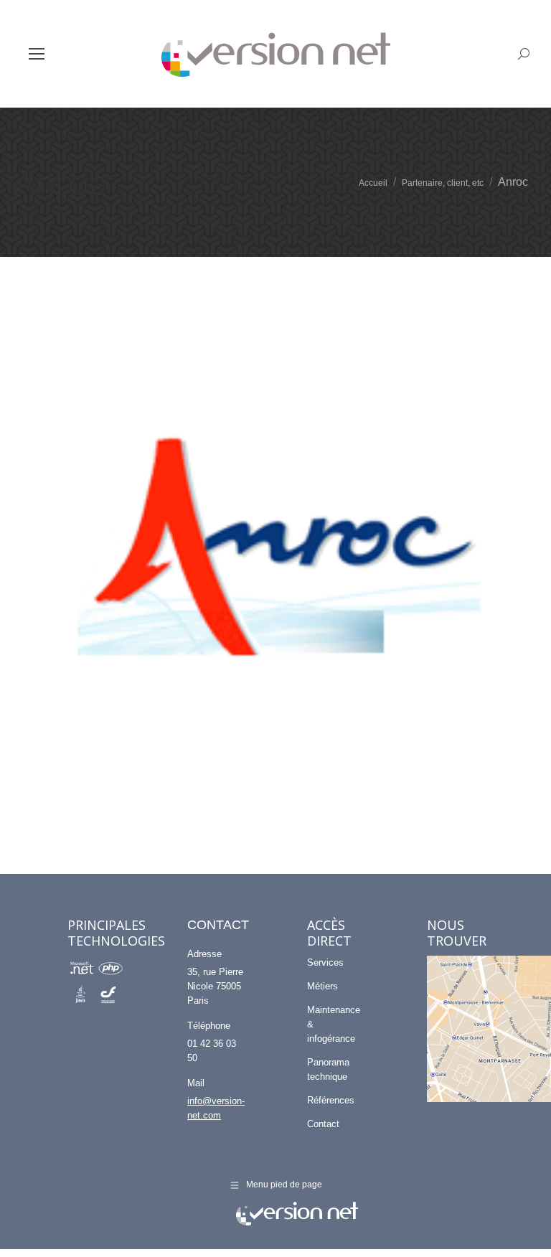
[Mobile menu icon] (37, 53)
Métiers (322, 986)
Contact (323, 1124)
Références (330, 1100)
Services (325, 962)
